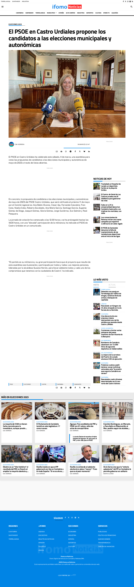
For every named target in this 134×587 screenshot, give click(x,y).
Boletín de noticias (46, 539)
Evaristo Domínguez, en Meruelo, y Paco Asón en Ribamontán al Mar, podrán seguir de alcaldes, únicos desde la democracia (117, 427)
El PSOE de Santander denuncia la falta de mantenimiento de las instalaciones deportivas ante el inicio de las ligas (110, 232)
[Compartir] (66, 151)
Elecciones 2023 (15, 24)
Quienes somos (104, 539)
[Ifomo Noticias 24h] (67, 6)
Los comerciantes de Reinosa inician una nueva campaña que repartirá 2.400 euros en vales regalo (111, 220)
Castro (44, 384)
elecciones (27, 384)
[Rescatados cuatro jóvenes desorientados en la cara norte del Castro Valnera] (96, 379)
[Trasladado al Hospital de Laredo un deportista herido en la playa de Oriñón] (96, 186)
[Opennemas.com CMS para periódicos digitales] (67, 575)
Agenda (41, 531)
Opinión (41, 543)
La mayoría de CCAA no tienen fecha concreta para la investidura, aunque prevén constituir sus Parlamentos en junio (15, 428)
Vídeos (41, 550)
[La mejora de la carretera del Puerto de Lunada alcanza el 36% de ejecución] (96, 355)
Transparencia (104, 543)
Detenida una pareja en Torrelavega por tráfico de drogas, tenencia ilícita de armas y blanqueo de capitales (111, 295)
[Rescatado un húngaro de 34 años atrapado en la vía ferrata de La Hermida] (96, 306)
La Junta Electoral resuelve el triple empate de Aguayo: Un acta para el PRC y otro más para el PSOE (85, 438)
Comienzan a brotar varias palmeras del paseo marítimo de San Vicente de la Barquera (111, 333)
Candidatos (77, 384)
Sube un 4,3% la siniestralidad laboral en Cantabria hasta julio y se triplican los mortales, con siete (111, 209)
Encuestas (42, 535)
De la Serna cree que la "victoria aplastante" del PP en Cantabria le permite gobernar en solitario (117, 469)
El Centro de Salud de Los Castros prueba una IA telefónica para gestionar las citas (111, 197)
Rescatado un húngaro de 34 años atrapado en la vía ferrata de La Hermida (111, 307)
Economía (72, 531)
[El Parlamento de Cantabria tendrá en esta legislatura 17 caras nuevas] (50, 410)
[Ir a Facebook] (123, 1)
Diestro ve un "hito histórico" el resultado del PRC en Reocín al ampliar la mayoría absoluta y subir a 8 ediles (15, 470)
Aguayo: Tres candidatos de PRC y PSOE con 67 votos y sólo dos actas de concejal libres (83, 426)
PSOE (11, 384)
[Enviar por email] (57, 151)
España (71, 539)
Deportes (72, 543)
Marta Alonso (108, 473)
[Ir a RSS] (132, 1)
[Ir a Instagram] (127, 1)
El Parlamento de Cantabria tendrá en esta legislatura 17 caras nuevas (48, 426)
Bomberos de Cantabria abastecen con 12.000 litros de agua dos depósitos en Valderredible (111, 345)
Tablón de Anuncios (106, 546)
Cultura (71, 546)
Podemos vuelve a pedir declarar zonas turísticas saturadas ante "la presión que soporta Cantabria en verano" (111, 369)
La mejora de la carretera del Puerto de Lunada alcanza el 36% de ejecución (111, 356)
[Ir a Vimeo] (130, 1)
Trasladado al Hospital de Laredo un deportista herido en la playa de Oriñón (111, 186)
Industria (25, 1)
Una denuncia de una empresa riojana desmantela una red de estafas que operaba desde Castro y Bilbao (111, 320)
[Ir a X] (125, 1)
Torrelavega (5, 1)
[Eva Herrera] (11, 144)
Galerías (42, 546)
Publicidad (102, 531)
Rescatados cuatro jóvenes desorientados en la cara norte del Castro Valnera (111, 381)
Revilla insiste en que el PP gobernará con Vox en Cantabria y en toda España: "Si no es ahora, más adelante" (50, 470)
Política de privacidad (107, 535)
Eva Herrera (19, 144)
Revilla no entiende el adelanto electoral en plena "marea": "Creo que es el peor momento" (83, 469)
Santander (16, 1)
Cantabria (60, 384)
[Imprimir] (61, 151)
